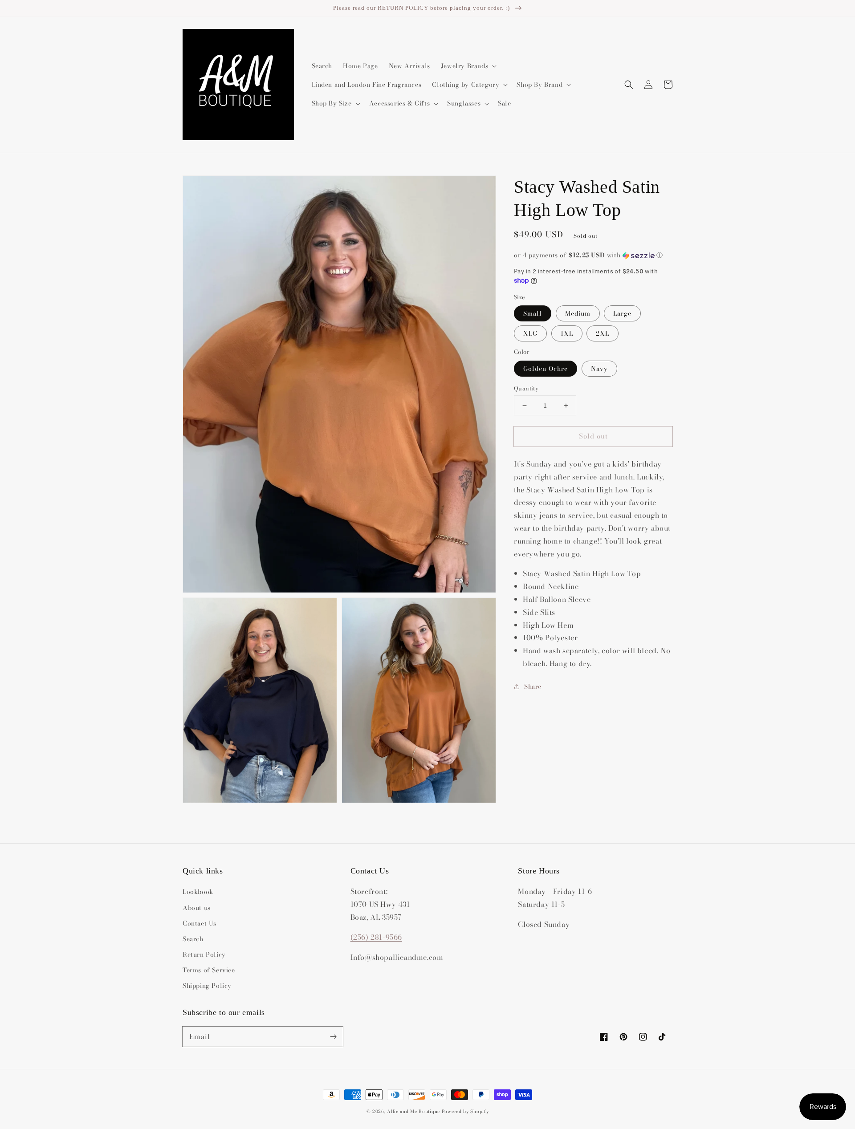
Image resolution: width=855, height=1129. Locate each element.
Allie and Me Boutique (413, 1111)
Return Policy (204, 954)
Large (622, 313)
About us (197, 908)
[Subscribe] (333, 1036)
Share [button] (533, 686)
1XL (567, 333)
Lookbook (198, 892)
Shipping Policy (207, 986)
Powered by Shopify (465, 1111)
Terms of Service (209, 970)
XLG (530, 333)
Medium (577, 313)
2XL (602, 333)
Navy (599, 369)
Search (193, 939)
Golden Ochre (545, 369)
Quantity (526, 388)
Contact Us (199, 923)
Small (532, 313)
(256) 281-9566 (376, 937)
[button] (629, 84)
